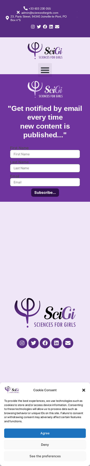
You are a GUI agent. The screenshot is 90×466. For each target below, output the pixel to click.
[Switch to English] (77, 17)
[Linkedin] (51, 26)
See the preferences (45, 456)
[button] (84, 390)
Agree (45, 433)
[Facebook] (45, 26)
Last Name (19, 162)
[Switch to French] (77, 11)
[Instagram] (32, 26)
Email (14, 176)
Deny (45, 445)
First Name (19, 148)
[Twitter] (38, 26)
